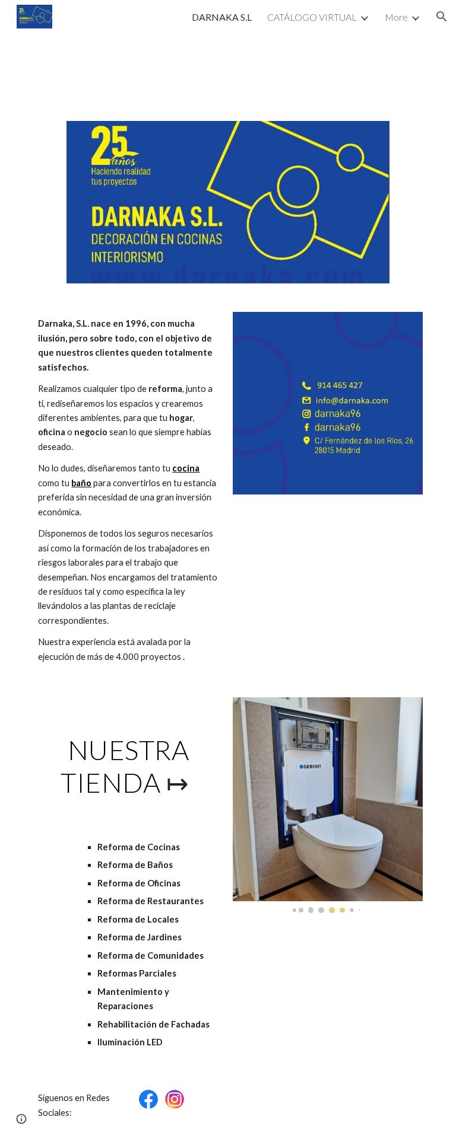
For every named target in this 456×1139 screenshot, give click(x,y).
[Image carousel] (327, 805)
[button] (442, 16)
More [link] (396, 17)
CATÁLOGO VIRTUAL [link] (312, 17)
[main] (128, 490)
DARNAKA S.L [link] (222, 17)
